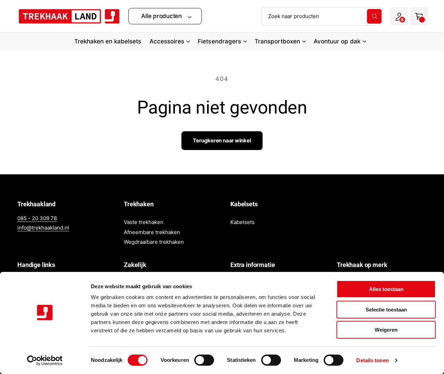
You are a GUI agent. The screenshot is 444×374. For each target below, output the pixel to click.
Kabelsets (242, 222)
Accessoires (167, 41)
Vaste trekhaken (143, 222)
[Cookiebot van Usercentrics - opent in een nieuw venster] (45, 360)
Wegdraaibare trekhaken (154, 242)
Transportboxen (277, 41)
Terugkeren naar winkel (222, 140)
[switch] (204, 360)
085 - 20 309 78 (37, 218)
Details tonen (372, 360)
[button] (165, 16)
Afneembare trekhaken (152, 232)
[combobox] (322, 16)
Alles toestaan (386, 289)
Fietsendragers (219, 41)
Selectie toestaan (386, 310)
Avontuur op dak (337, 41)
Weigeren (386, 330)
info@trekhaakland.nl (43, 227)
